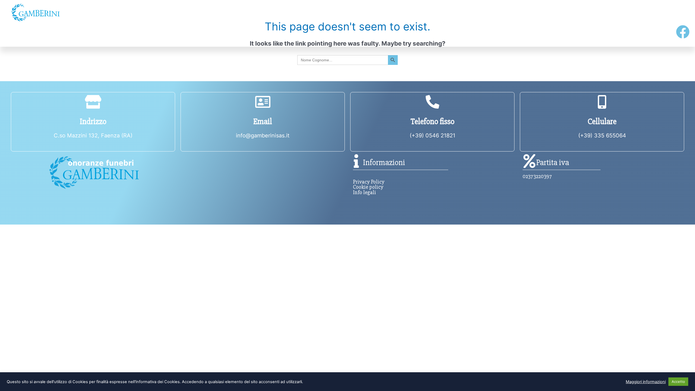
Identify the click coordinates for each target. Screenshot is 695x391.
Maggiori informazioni (646, 381)
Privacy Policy (368, 181)
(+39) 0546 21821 (432, 135)
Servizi (500, 12)
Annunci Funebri (37, 34)
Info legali (364, 192)
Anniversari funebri (184, 34)
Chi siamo (139, 12)
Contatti (675, 12)
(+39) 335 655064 (602, 135)
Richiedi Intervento (332, 34)
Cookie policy (368, 187)
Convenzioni (602, 34)
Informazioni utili (322, 12)
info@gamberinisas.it (262, 135)
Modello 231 (472, 34)
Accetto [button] (678, 381)
